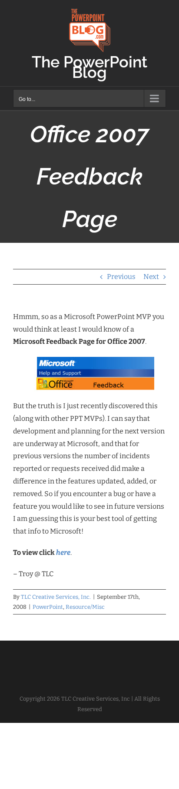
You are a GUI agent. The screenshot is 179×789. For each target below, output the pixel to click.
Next (151, 276)
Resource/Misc (85, 607)
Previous (121, 276)
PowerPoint (48, 607)
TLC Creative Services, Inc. (56, 597)
